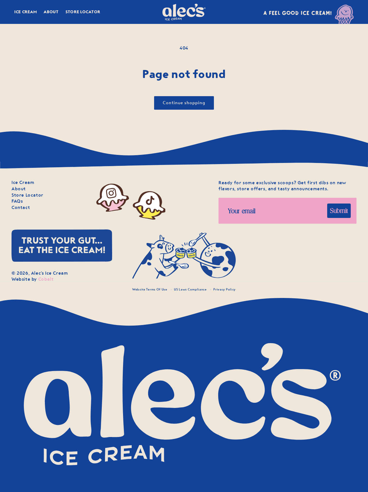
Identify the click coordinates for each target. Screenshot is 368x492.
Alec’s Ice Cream (49, 273)
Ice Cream (23, 182)
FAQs (17, 201)
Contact (21, 207)
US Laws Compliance (190, 289)
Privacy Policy (224, 289)
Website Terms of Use (149, 289)
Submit (339, 210)
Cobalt (46, 279)
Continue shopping (184, 102)
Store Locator (27, 195)
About (19, 188)
